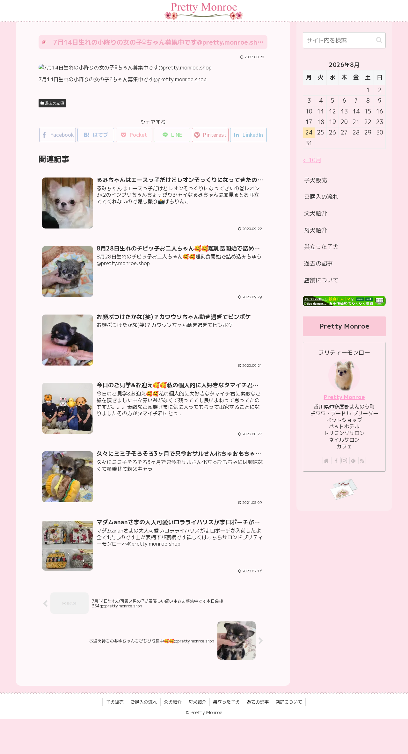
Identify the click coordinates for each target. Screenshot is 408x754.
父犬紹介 (315, 213)
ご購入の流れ (321, 197)
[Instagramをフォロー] (344, 460)
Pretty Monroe (344, 397)
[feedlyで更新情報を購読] (353, 460)
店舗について (321, 280)
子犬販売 (315, 180)
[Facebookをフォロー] (335, 460)
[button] (379, 40)
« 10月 (312, 160)
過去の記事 (54, 103)
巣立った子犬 (321, 247)
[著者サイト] (326, 460)
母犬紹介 (315, 230)
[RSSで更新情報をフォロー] (362, 460)
